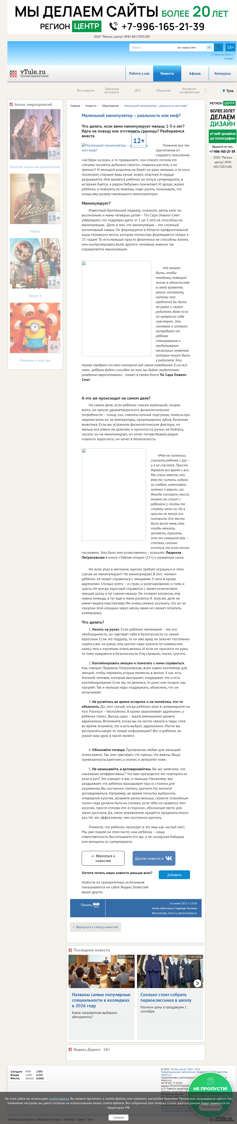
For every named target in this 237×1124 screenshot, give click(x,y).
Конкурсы (223, 73)
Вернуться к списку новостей (97, 927)
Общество (163, 90)
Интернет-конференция (190, 90)
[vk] (169, 858)
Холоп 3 (44, 287)
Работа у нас (139, 73)
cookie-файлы (59, 1098)
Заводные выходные (111, 90)
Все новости (86, 90)
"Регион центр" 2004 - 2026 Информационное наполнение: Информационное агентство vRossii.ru (194, 1072)
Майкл (45, 223)
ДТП (137, 90)
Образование (110, 106)
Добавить (174, 875)
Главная (75, 106)
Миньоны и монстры (39, 352)
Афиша (195, 73)
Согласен (118, 1117)
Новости (167, 73)
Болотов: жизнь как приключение (35, 158)
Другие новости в (149, 858)
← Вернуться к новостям (103, 858)
